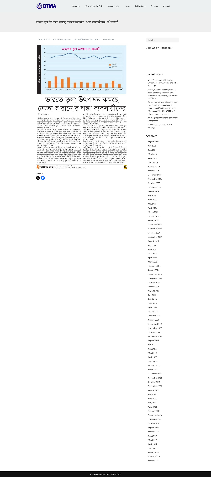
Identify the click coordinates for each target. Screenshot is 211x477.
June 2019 (152, 436)
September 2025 (155, 187)
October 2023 (154, 282)
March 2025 (153, 212)
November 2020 (155, 419)
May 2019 (152, 440)
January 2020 (153, 431)
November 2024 (155, 228)
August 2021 (153, 390)
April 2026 (152, 158)
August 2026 (153, 141)
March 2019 (153, 448)
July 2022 (152, 344)
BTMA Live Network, (87, 39)
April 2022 (152, 357)
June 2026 (152, 150)
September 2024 (155, 237)
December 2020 (155, 415)
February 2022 (154, 365)
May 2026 (152, 154)
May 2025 (152, 204)
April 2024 (152, 257)
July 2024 (152, 245)
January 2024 (153, 270)
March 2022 (153, 361)
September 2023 (155, 286)
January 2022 (153, 369)
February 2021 (154, 411)
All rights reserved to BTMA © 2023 (105, 474)
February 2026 (154, 166)
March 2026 (153, 162)
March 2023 (153, 311)
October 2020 (154, 423)
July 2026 (152, 146)
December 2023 (155, 274)
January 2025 (153, 220)
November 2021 (155, 378)
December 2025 (155, 175)
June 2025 (152, 199)
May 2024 (152, 253)
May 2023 (152, 303)
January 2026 (153, 170)
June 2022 (152, 349)
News (97, 39)
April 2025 (152, 208)
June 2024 (152, 249)
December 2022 (155, 324)
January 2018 (153, 460)
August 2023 (153, 291)
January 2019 (153, 452)
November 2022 (155, 328)
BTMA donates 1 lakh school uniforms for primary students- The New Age (162, 83)
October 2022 (154, 332)
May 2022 (152, 353)
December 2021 (155, 373)
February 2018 (154, 456)
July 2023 (152, 295)
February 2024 (154, 266)
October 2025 (154, 183)
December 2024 (155, 224)
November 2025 (155, 179)
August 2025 (153, 191)
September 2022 (155, 336)
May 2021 (152, 402)
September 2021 (155, 386)
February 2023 (154, 315)
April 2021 (152, 407)
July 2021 (152, 394)
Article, (77, 39)
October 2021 (154, 382)
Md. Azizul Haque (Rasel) (62, 39)
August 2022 (153, 340)
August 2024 (153, 241)
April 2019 (152, 444)
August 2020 (153, 427)
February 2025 (154, 216)
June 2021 (152, 398)
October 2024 (154, 233)
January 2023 (153, 320)
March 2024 (153, 262)
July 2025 (152, 195)
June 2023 (152, 299)
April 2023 (152, 307)
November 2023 (155, 278)
